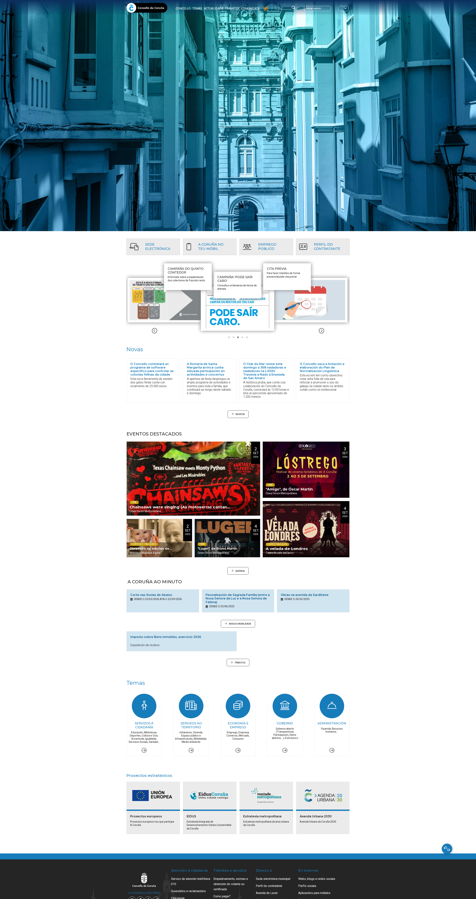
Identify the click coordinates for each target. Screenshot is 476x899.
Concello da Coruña (146, 9)
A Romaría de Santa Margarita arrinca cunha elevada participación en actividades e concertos (206, 369)
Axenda (240, 571)
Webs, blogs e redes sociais (316, 879)
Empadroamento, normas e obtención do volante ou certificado (230, 884)
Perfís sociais (307, 886)
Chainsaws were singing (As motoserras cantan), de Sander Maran (180, 510)
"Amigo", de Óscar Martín (289, 489)
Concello (183, 8)
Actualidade (213, 8)
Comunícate (250, 9)
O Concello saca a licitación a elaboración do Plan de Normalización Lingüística (322, 367)
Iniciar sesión (313, 8)
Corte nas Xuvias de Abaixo (151, 595)
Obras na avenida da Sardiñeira (304, 595)
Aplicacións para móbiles (314, 893)
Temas (197, 8)
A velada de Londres (287, 548)
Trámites (232, 8)
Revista (240, 414)
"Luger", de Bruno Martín (217, 548)
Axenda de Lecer (267, 893)
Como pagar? (222, 896)
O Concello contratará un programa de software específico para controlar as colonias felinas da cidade (152, 369)
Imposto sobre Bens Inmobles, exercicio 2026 (165, 637)
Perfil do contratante (269, 886)
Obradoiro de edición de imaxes (149, 552)
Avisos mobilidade (240, 623)
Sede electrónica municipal (273, 879)
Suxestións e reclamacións (188, 891)
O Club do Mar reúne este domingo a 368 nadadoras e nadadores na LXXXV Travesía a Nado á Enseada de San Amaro (264, 371)
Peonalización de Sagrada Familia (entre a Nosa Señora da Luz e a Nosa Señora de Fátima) (238, 598)
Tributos (240, 662)
